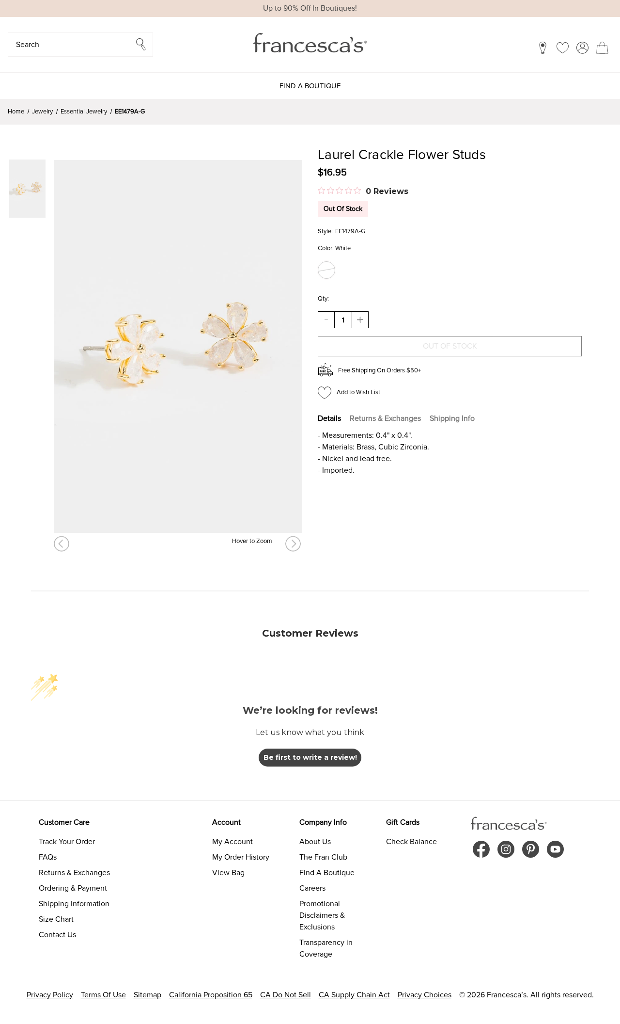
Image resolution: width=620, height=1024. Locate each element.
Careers (312, 888)
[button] (80, 44)
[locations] (543, 47)
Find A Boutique (327, 873)
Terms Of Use (103, 995)
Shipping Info (452, 418)
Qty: (323, 299)
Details (329, 418)
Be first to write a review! (310, 757)
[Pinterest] (530, 849)
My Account (232, 842)
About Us (315, 842)
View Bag (228, 873)
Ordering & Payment (73, 888)
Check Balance (411, 842)
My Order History (240, 857)
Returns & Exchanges (385, 418)
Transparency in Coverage (326, 948)
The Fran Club (323, 857)
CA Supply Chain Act (354, 995)
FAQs (48, 857)
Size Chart (56, 919)
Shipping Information (74, 904)
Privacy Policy (50, 995)
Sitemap (147, 995)
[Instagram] (505, 849)
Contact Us (57, 935)
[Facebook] (481, 849)
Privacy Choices (424, 995)
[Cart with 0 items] (602, 47)
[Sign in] (582, 47)
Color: (334, 248)
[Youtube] (555, 849)
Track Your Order (67, 842)
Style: (325, 231)
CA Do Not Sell (285, 995)
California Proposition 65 (210, 995)
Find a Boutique (310, 85)
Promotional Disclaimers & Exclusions (322, 915)
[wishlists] (563, 47)
